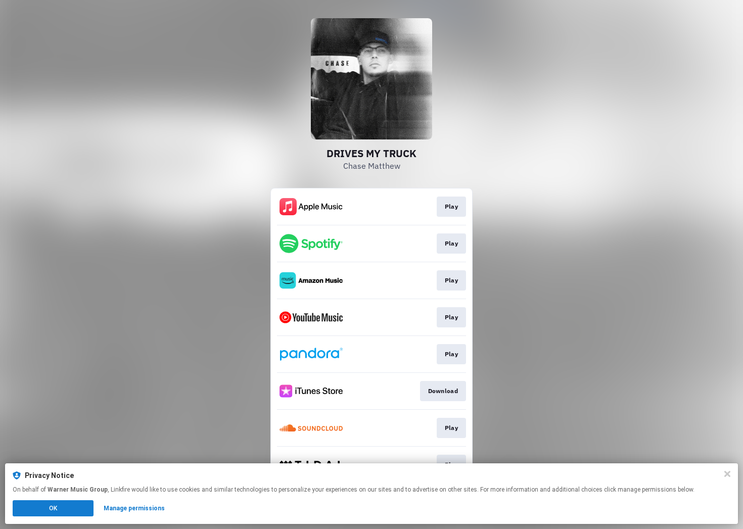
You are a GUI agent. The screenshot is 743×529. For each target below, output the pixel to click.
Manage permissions (134, 508)
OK (53, 508)
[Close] (727, 474)
